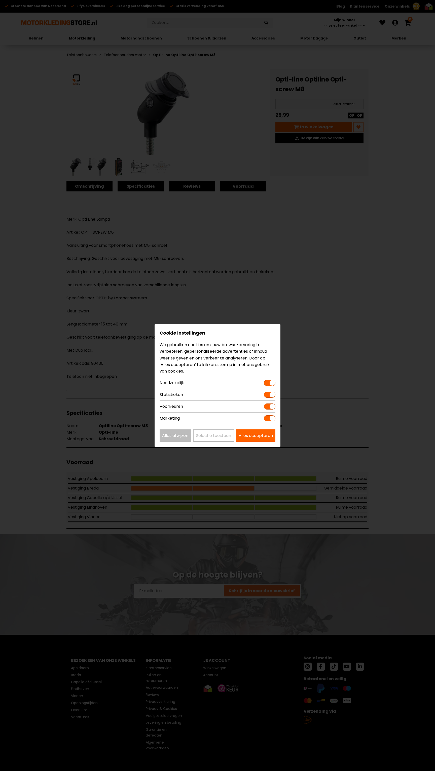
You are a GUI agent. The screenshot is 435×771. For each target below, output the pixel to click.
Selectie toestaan (213, 435)
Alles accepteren (256, 435)
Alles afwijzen (175, 435)
